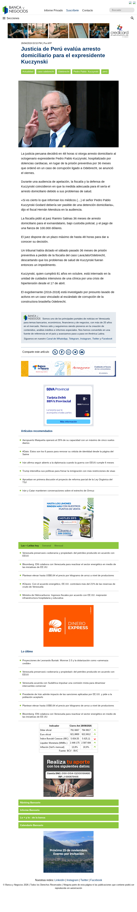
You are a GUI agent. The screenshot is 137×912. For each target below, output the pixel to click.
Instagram (85, 338)
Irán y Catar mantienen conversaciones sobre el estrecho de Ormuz (58, 490)
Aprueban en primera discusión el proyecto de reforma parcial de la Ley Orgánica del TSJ (67, 481)
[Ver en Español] (134, 2)
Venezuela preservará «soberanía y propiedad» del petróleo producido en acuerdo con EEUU (68, 554)
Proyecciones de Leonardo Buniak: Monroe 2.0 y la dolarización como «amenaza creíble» (65, 662)
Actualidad (27, 71)
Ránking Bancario (30, 802)
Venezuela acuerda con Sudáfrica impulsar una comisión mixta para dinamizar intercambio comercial (63, 684)
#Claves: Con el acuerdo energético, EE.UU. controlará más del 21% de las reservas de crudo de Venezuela (68, 585)
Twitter (95, 338)
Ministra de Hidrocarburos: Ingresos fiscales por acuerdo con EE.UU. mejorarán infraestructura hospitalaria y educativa (64, 596)
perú (105, 71)
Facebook (107, 338)
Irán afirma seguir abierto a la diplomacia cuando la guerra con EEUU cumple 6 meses (68, 462)
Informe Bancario (30, 810)
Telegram (74, 338)
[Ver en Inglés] (130, 2)
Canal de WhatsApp (56, 338)
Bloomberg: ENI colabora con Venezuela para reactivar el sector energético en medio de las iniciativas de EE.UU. (69, 565)
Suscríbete (72, 10)
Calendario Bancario (31, 825)
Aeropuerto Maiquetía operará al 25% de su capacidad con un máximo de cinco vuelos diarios (68, 441)
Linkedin (59, 880)
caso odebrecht (46, 71)
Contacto (87, 10)
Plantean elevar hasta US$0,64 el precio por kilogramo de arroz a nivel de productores (68, 575)
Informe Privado (53, 10)
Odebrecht (63, 71)
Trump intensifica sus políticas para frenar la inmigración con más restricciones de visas (68, 471)
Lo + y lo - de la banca (32, 817)
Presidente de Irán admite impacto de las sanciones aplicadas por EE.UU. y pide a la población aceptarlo (67, 695)
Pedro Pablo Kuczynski (86, 71)
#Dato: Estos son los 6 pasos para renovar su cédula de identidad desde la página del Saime (67, 453)
